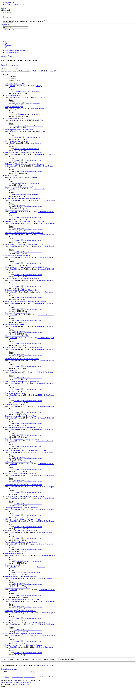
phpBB (13, 680)
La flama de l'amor (11, 370)
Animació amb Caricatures (14, 553)
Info (36, 177)
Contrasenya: (7, 17)
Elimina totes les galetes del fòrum (23, 677)
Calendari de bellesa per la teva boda (17, 588)
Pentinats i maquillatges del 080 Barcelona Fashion (22, 278)
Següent (5, 659)
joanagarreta (14, 120)
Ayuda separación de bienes (14, 118)
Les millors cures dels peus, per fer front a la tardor (22, 359)
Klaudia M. (14, 555)
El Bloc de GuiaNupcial (45, 154)
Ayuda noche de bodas (12, 95)
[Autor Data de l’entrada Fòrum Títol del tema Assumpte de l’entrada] (51, 659)
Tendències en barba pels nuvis (15, 393)
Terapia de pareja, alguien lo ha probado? (19, 187)
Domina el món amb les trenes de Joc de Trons (20, 416)
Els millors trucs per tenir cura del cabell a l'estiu (21, 473)
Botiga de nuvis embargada (14, 107)
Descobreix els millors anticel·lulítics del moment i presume (25, 221)
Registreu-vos (9, 2)
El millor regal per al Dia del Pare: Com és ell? (20, 611)
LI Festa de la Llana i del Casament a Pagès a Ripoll (22, 519)
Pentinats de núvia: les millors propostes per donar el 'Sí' (24, 233)
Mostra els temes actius (13, 52)
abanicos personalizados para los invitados (19, 130)
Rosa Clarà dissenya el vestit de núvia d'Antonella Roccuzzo (25, 450)
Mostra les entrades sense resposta (16, 50)
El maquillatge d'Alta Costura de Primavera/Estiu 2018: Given (26, 267)
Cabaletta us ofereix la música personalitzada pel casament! (25, 496)
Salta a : (5, 672)
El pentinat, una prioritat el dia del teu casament (21, 530)
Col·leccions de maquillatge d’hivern (17, 313)
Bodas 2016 (43, 97)
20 (55, 71)
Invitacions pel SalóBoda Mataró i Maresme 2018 (21, 290)
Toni (11, 109)
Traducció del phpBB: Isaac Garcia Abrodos (16, 682)
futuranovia (14, 97)
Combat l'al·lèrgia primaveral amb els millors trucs (22, 599)
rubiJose (12, 86)
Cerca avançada (8, 29)
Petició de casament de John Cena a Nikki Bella (21, 576)
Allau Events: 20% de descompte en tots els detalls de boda (25, 622)
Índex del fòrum (6, 56)
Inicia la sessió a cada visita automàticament (29, 21)
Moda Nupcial (39, 109)
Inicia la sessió (10, 4)
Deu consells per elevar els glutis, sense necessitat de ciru (24, 244)
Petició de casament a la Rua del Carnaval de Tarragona (23, 645)
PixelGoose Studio (24, 684)
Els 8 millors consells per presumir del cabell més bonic (23, 634)
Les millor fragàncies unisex (14, 324)
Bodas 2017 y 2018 (11, 175)
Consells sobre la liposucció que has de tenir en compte (23, 485)
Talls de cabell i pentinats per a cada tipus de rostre (22, 382)
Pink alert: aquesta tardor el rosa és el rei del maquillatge (24, 347)
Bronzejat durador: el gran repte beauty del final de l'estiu (24, 152)
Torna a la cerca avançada (9, 65)
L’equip (7, 677)
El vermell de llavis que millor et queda (18, 256)
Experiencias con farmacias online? (17, 141)
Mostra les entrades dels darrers (19, 659)
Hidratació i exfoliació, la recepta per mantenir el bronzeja (24, 164)
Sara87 (12, 143)
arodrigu (13, 177)
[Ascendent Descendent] (68, 659)
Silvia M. (13, 567)
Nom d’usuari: (7, 13)
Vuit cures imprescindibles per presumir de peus (21, 542)
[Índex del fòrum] (25, 37)
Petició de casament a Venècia (15, 404)
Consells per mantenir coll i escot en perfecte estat (21, 508)
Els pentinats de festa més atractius (16, 210)
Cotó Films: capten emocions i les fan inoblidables (22, 439)
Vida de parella (39, 189)
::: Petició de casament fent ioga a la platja (19, 462)
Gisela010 (13, 154)
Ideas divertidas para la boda (14, 565)
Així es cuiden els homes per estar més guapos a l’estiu (23, 427)
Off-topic (39, 86)
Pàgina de (38, 71)
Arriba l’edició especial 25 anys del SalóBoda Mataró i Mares (25, 301)
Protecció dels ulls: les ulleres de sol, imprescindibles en (23, 198)
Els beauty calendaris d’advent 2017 (17, 336)
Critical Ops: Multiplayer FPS (15, 84)
